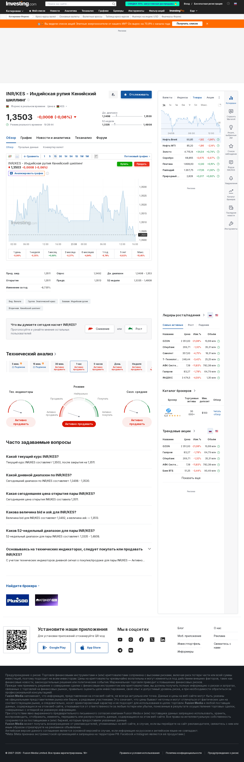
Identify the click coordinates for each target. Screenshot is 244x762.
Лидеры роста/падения (181, 315)
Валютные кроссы (92, 16)
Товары (197, 97)
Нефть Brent (170, 139)
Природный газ (172, 176)
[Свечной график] (10, 156)
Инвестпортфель (189, 643)
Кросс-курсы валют (46, 16)
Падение (204, 325)
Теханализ (83, 138)
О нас (217, 628)
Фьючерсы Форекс (171, 16)
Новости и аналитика (53, 138)
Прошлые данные (28, 147)
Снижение (102, 328)
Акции (210, 97)
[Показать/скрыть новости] (96, 156)
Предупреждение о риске (223, 752)
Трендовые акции (177, 431)
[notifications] (228, 3)
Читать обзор (217, 413)
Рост (139, 328)
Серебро (168, 157)
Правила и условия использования (140, 752)
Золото (167, 151)
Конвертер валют (53, 147)
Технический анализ (29, 354)
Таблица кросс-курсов (117, 16)
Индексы (182, 97)
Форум (101, 138)
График (26, 138)
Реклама (219, 635)
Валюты (167, 97)
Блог (181, 628)
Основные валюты (69, 16)
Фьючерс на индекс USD (145, 16)
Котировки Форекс (19, 16)
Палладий (168, 170)
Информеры (185, 651)
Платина (168, 164)
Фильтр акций (157, 11)
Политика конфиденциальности (184, 752)
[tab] (18, 366)
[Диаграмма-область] (17, 156)
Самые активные (173, 325)
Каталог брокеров (177, 391)
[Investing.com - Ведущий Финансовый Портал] (21, 3)
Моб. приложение (189, 635)
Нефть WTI (169, 145)
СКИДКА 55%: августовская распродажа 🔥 (152, 3)
